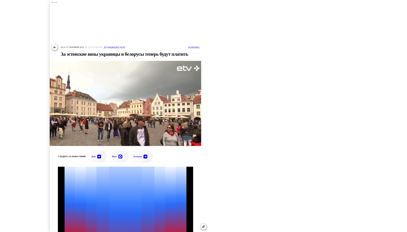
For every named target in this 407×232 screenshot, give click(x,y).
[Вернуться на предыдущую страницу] (54, 47)
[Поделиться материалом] (203, 226)
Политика (193, 47)
